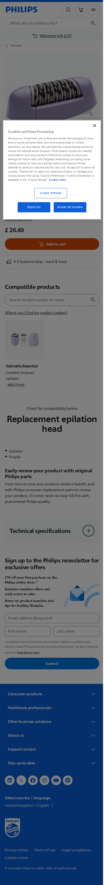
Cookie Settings (49, 196)
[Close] (91, 125)
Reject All (32, 210)
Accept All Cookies (68, 210)
